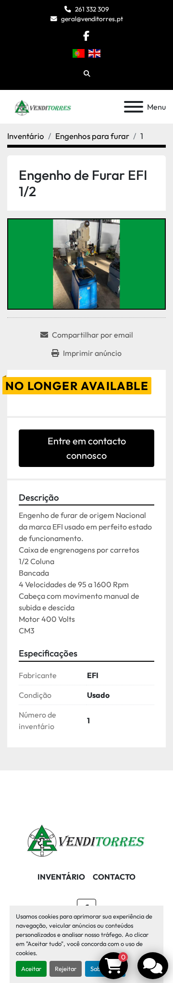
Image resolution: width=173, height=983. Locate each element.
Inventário (61, 877)
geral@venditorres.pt (92, 18)
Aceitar (31, 968)
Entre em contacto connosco (87, 448)
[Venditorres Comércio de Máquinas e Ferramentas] (86, 838)
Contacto (114, 877)
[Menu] (133, 107)
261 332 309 (92, 9)
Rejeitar (65, 968)
